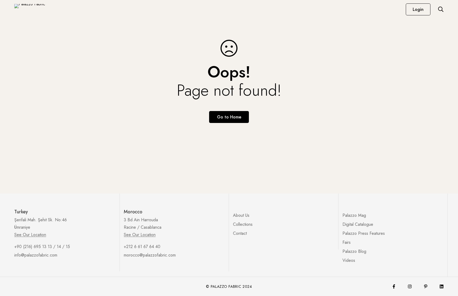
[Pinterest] (426, 286)
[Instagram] (410, 286)
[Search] (440, 9)
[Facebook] (394, 286)
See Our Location (30, 235)
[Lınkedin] (441, 286)
